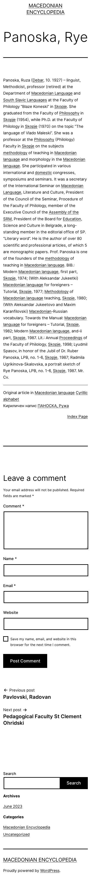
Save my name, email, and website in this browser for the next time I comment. (43, 642)
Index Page (77, 416)
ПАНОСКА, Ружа (53, 405)
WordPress (49, 870)
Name (10, 558)
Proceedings (70, 337)
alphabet (11, 399)
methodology (15, 152)
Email (9, 585)
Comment (13, 506)
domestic (43, 172)
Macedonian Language (52, 93)
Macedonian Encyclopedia (26, 827)
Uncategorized (16, 834)
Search (9, 773)
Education (72, 218)
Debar (38, 80)
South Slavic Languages (25, 100)
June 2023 (12, 806)
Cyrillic (82, 392)
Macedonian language (44, 265)
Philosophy (69, 113)
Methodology (56, 291)
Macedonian (40, 311)
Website (10, 612)
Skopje (60, 106)
